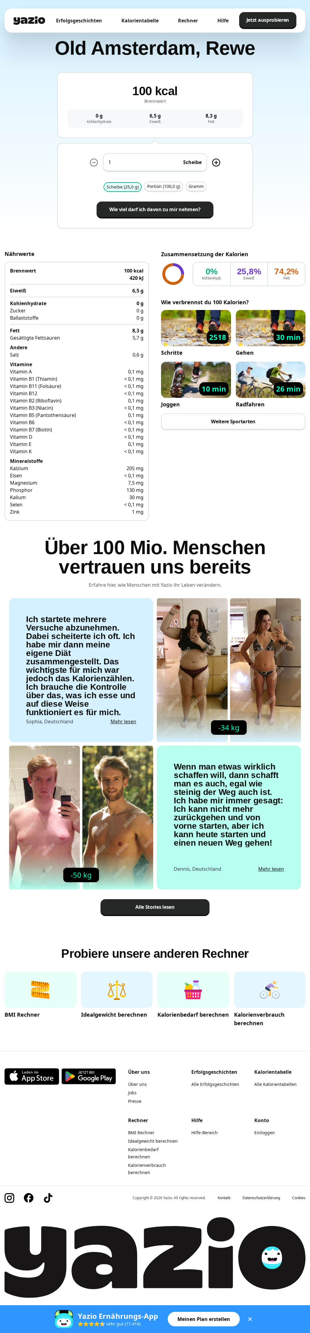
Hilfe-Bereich (204, 1132)
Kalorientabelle (140, 20)
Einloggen (264, 1132)
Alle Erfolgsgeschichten (215, 1084)
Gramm (196, 186)
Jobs (132, 1093)
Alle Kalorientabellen (275, 1084)
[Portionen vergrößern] (216, 162)
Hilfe (223, 20)
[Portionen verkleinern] (94, 162)
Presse (134, 1101)
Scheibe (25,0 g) (123, 187)
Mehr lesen (123, 721)
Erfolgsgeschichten (79, 20)
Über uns (137, 1084)
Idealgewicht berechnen (153, 1141)
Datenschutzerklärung (261, 1198)
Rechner (188, 20)
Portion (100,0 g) (163, 186)
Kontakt (224, 1198)
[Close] (250, 1319)
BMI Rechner (141, 1132)
